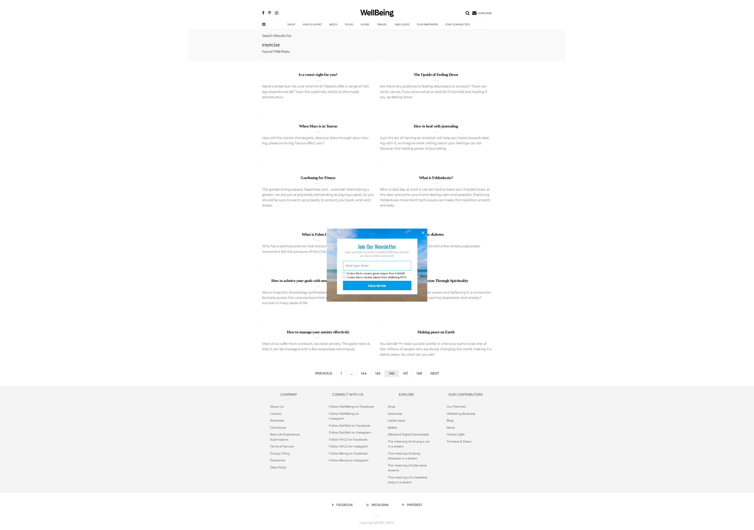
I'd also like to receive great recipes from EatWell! (376, 273)
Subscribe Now (377, 285)
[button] (377, 246)
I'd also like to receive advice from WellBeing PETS (376, 277)
